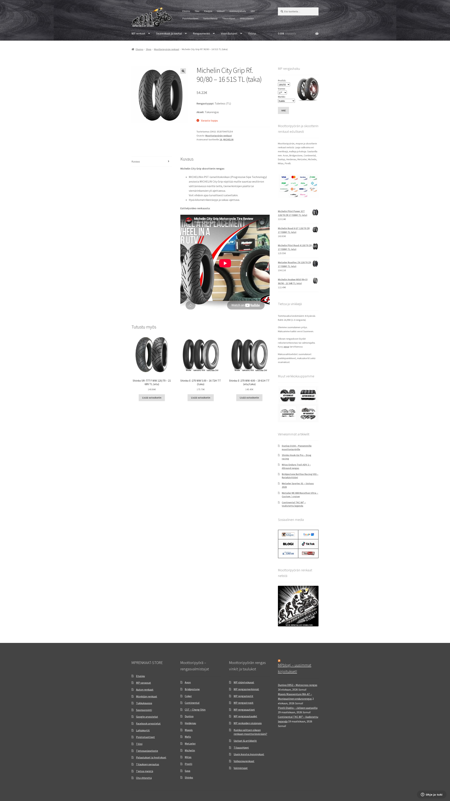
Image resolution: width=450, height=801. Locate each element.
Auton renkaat (144, 689)
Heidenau (190, 723)
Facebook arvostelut (148, 723)
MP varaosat (143, 682)
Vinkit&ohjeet (229, 33)
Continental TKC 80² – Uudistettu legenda (294, 504)
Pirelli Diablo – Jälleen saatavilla (297, 708)
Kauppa (208, 11)
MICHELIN (228, 139)
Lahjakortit (143, 730)
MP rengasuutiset (244, 709)
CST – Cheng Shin (195, 709)
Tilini (197, 11)
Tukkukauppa (144, 703)
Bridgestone (192, 689)
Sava (187, 771)
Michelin (190, 750)
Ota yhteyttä (144, 778)
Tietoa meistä (210, 18)
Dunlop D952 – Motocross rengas (297, 685)
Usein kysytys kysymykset (249, 754)
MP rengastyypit (243, 702)
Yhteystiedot (247, 18)
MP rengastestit (243, 696)
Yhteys (252, 33)
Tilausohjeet (228, 18)
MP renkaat (138, 33)
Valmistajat (241, 768)
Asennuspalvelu (237, 11)
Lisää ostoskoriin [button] (151, 397)
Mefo (188, 736)
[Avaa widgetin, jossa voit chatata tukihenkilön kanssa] (431, 794)
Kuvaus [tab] (135, 161)
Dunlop (189, 716)
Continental (192, 702)
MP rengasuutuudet (245, 716)
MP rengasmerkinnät (246, 689)
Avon (188, 682)
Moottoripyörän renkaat (166, 49)
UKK (253, 11)
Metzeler (190, 743)
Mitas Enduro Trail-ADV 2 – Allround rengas (296, 466)
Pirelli (188, 764)
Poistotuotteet (190, 18)
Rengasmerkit (201, 33)
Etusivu (186, 11)
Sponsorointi (144, 710)
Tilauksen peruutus (147, 764)
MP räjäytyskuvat (244, 682)
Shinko (189, 777)
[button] (183, 71)
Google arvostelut (147, 716)
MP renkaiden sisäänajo (248, 723)
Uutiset (220, 11)
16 (221, 139)
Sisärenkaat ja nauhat (169, 33)
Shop (148, 49)
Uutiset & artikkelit (245, 740)
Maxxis (189, 730)
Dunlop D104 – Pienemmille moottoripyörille (296, 447)
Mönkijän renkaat (146, 696)
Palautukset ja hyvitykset (151, 757)
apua (286, 346)
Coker (188, 696)
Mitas (188, 757)
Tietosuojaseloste (147, 750)
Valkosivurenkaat (244, 761)
